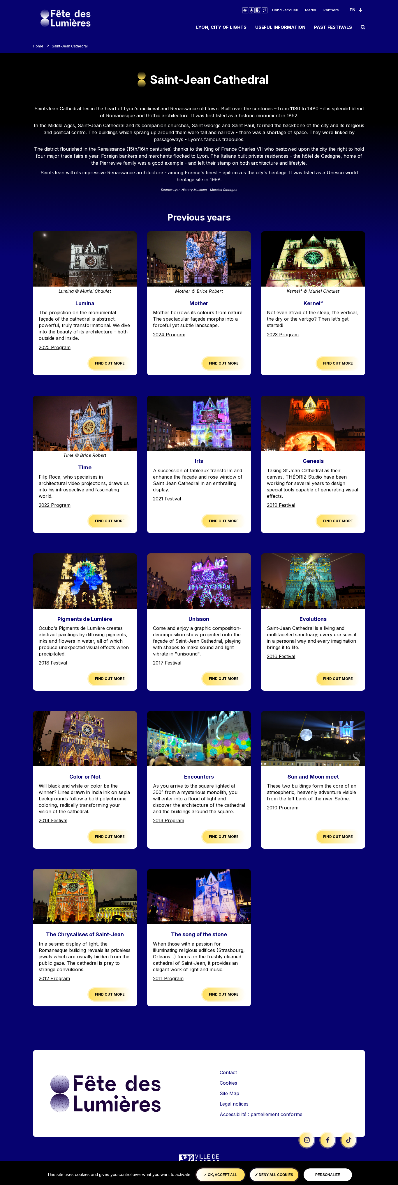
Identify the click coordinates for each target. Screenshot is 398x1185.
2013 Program (168, 820)
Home (38, 46)
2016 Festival (281, 656)
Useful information (280, 27)
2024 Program (169, 334)
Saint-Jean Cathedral (70, 46)
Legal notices (234, 1104)
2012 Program (54, 978)
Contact (228, 1072)
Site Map (229, 1093)
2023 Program (283, 334)
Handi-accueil (285, 10)
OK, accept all (222, 1175)
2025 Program (55, 347)
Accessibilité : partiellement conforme (261, 1114)
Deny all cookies (275, 1175)
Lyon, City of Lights (221, 27)
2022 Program (55, 505)
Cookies (228, 1083)
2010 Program (282, 808)
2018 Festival (53, 663)
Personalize (327, 1175)
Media (310, 10)
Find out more (110, 363)
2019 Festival (281, 505)
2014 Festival (53, 820)
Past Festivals (333, 27)
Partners (331, 10)
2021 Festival (167, 499)
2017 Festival (167, 663)
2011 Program (168, 978)
